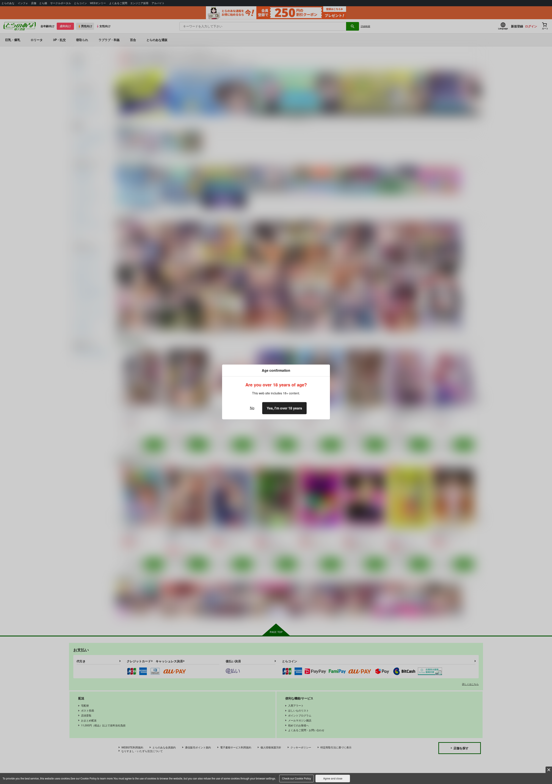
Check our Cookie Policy (296, 778)
